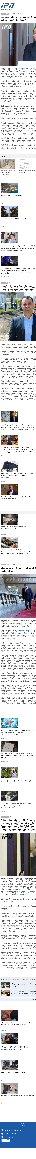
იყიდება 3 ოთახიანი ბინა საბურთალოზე (14, 1072)
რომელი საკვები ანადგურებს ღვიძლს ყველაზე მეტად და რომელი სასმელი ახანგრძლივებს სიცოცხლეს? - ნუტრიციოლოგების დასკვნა (18, 732)
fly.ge (2, 203)
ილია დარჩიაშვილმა (24, 631)
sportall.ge (4, 1030)
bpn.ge (3, 481)
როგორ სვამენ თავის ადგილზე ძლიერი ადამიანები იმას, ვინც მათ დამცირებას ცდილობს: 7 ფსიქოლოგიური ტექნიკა (17, 805)
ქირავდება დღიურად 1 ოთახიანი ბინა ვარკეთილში (17, 1095)
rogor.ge (3, 811)
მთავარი (20, 1124)
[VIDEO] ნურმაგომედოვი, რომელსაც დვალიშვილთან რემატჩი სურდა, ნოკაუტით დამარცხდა (18, 1023)
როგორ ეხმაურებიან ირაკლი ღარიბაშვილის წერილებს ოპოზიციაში (15, 497)
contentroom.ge (5, 534)
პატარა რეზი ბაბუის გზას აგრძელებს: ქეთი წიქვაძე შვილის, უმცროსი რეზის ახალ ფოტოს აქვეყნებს (17, 781)
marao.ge (3, 788)
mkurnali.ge (4, 738)
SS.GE (3, 156)
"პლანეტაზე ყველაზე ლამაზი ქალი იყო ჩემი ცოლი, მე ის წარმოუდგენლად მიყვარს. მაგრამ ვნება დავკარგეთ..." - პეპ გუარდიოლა (18, 1047)
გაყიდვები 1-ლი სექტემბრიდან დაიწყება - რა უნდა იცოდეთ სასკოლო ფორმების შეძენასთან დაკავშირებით (17, 475)
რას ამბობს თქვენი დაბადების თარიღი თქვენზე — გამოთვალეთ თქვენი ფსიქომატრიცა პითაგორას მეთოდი (17, 755)
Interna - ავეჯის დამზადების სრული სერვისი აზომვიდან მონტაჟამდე (15, 527)
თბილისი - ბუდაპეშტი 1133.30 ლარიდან (13, 218)
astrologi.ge (4, 1054)
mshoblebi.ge (4, 761)
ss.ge (2, 1080)
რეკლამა (21, 1125)
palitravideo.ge (5, 253)
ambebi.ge (4, 432)
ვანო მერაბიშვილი (24, 69)
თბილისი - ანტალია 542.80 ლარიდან (12, 195)
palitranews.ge (5, 504)
